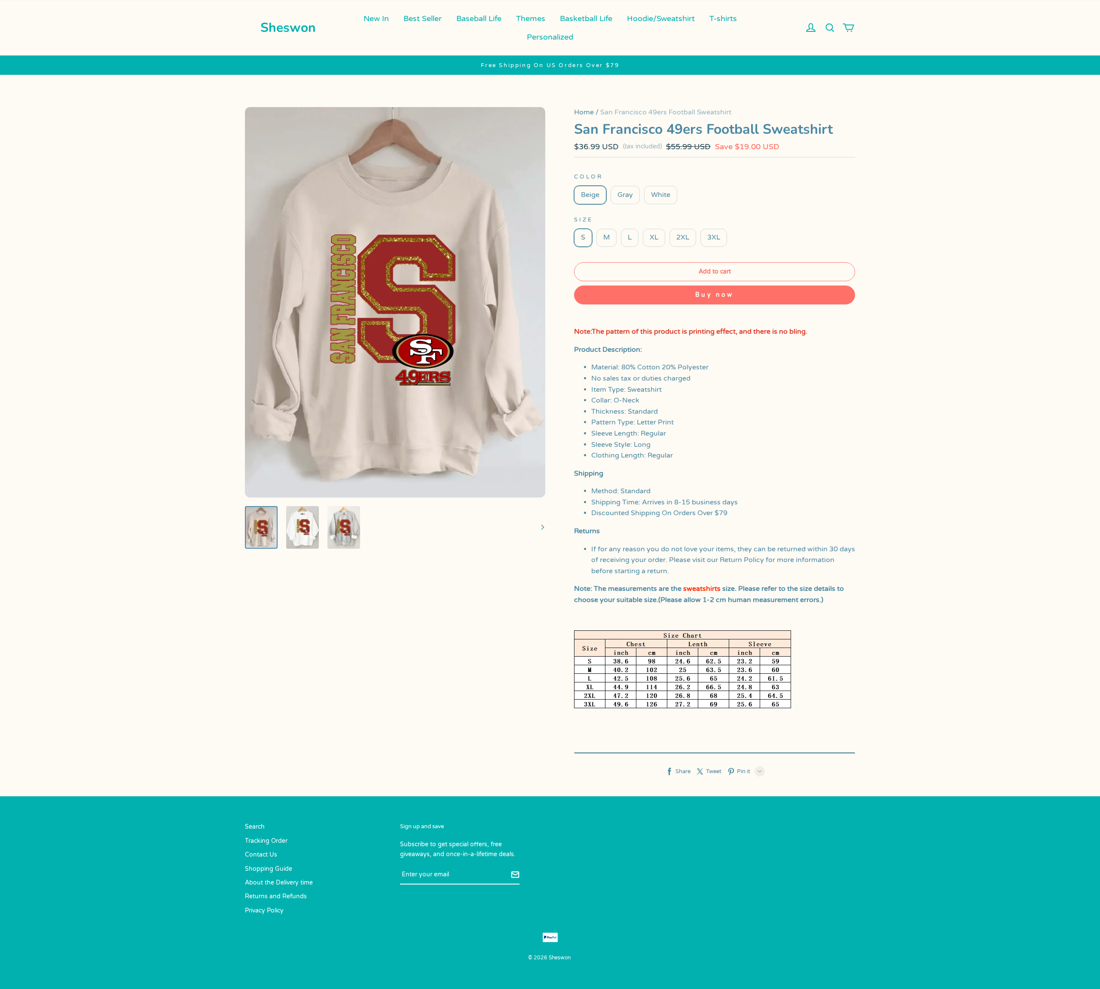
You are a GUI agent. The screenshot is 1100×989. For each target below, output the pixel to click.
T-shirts (723, 18)
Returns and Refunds (276, 896)
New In (376, 18)
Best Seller (422, 18)
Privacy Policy (264, 910)
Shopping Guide (268, 868)
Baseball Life (478, 18)
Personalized (550, 37)
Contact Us (261, 854)
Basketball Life (586, 18)
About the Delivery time (279, 882)
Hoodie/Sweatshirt (661, 18)
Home (584, 112)
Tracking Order (266, 841)
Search (255, 826)
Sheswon (288, 28)
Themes (530, 18)
